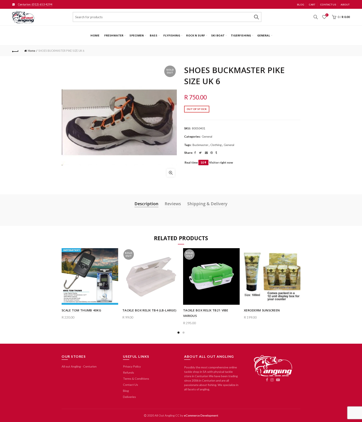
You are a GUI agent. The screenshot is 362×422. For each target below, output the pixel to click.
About (345, 4)
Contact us (328, 4)
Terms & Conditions (136, 378)
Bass (153, 35)
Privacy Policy (132, 366)
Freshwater (113, 35)
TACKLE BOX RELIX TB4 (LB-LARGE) (149, 310)
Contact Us (130, 384)
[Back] (15, 51)
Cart (312, 4)
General (263, 35)
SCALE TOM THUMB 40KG (81, 310)
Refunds (128, 372)
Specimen (136, 35)
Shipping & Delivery (207, 203)
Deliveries (129, 397)
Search (256, 17)
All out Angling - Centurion (79, 366)
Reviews (173, 203)
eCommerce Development (201, 415)
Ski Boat (218, 35)
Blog (300, 4)
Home (94, 35)
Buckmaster (200, 145)
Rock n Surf (195, 35)
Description (146, 203)
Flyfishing (171, 35)
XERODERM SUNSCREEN (262, 310)
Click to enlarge (171, 173)
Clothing (216, 145)
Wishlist (326, 15)
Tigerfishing (241, 35)
